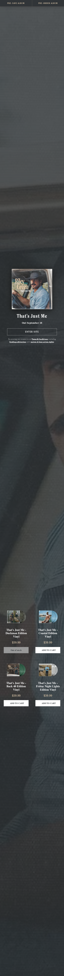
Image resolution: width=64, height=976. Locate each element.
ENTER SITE (32, 331)
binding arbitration (17, 342)
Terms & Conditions (40, 339)
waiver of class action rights (42, 342)
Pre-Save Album (16, 3)
